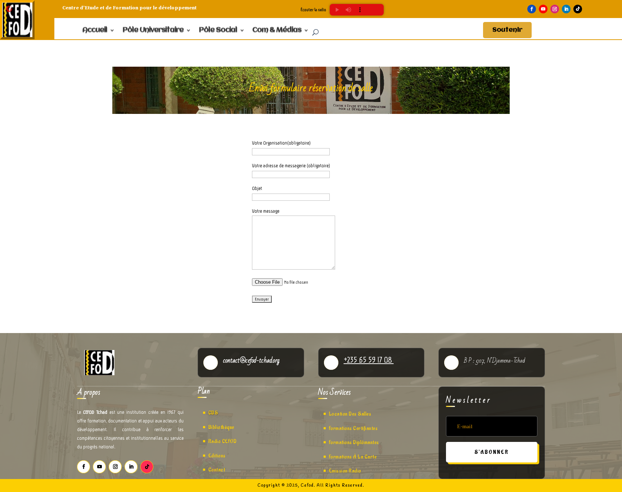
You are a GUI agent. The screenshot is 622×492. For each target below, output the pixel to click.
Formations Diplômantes (354, 442)
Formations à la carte (353, 456)
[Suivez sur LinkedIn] (566, 9)
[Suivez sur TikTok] (577, 9)
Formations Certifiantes (353, 428)
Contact (216, 469)
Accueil (94, 30)
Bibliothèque (221, 427)
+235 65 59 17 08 (369, 359)
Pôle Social (218, 30)
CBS (213, 412)
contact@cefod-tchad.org (251, 360)
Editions (217, 455)
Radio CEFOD (222, 441)
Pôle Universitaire (153, 30)
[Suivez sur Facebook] (531, 9)
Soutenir (507, 30)
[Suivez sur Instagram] (554, 9)
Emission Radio (345, 470)
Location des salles (350, 414)
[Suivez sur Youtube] (543, 9)
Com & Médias (276, 30)
